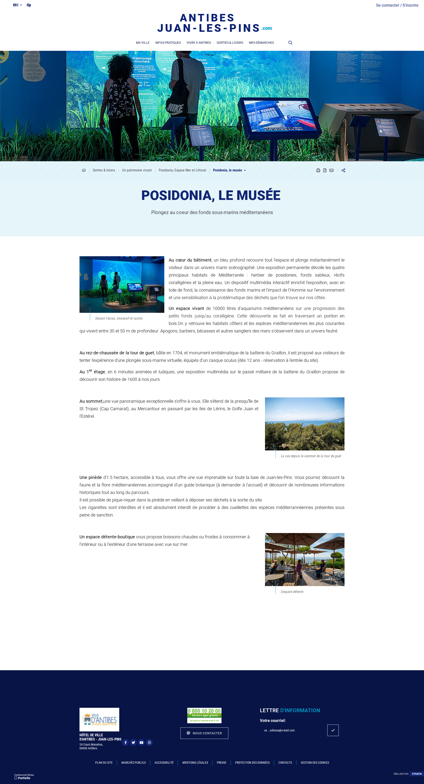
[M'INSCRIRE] (333, 730)
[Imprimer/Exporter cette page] (318, 170)
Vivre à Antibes (199, 42)
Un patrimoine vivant (137, 170)
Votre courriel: (273, 720)
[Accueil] (84, 170)
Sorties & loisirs (230, 42)
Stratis (417, 774)
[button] (290, 43)
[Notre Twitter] (133, 742)
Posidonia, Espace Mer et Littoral (182, 170)
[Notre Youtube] (141, 742)
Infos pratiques (168, 42)
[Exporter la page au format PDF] (325, 170)
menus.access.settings (28, 5)
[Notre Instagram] (149, 742)
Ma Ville (143, 42)
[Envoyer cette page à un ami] (331, 170)
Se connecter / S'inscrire (397, 5)
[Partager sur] (343, 170)
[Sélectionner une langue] (17, 5)
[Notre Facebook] (125, 742)
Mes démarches (261, 42)
